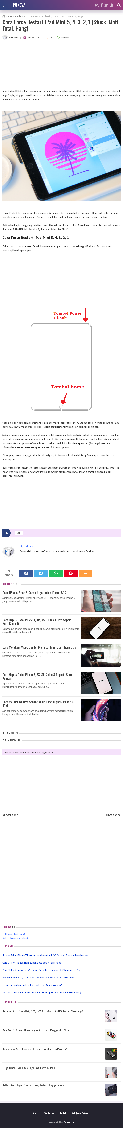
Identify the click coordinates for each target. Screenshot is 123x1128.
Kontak (63, 1113)
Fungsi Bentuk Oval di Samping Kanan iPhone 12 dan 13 (29, 1068)
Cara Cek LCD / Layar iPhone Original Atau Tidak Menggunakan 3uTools (37, 1030)
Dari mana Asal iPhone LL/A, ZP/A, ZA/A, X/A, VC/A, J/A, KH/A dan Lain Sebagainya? (42, 1011)
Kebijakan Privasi (80, 1113)
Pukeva (28, 546)
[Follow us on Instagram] (97, 5)
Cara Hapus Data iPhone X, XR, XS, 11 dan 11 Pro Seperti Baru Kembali (37, 621)
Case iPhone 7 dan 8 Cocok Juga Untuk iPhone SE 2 (34, 592)
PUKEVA (19, 5)
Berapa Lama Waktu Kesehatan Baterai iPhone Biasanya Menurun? (34, 1049)
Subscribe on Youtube (14, 938)
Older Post (112, 815)
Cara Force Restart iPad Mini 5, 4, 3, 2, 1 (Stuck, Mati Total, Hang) (60, 25)
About (35, 1113)
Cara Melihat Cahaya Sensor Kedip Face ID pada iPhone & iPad (38, 703)
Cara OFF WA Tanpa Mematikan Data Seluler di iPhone (31, 962)
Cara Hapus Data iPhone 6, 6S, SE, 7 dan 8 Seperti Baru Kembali (37, 676)
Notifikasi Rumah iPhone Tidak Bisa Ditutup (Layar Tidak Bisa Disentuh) (41, 992)
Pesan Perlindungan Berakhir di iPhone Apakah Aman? (32, 984)
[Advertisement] (61, 65)
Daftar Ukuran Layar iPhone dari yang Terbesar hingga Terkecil (33, 1085)
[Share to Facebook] (26, 573)
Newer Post (11, 815)
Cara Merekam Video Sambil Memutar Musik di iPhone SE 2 (39, 647)
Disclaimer (49, 1113)
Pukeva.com (69, 1122)
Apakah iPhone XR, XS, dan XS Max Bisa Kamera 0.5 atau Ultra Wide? (38, 977)
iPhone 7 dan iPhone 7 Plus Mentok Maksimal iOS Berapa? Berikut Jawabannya (45, 955)
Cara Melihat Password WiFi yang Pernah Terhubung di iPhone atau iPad (41, 970)
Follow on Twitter (12, 934)
